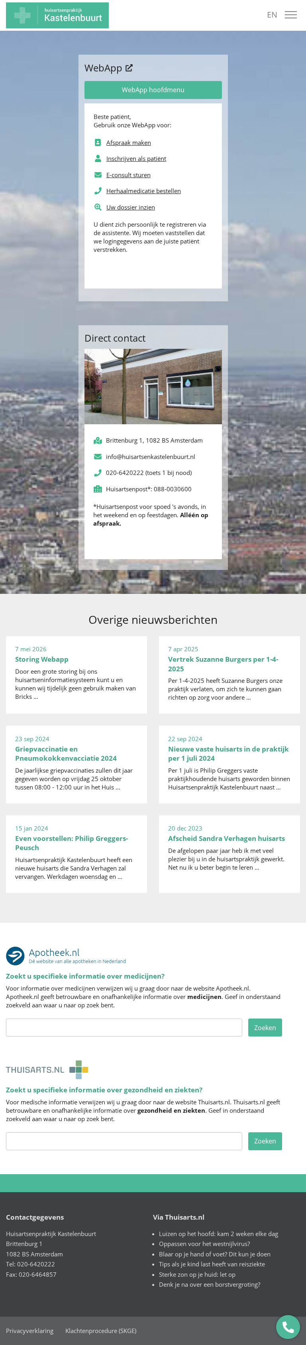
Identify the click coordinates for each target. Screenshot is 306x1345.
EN (272, 14)
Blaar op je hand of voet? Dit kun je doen (215, 1254)
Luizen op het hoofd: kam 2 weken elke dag (218, 1234)
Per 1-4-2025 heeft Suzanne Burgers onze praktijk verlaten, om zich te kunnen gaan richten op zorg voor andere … (225, 673)
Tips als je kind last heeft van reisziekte (212, 1264)
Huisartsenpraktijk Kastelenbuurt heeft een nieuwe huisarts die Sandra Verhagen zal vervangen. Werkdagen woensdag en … (73, 852)
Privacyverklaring (29, 1331)
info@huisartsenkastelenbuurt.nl (150, 457)
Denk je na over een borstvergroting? (209, 1284)
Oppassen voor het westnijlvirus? (204, 1244)
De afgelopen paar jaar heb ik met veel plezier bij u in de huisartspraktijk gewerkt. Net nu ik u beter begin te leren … (226, 847)
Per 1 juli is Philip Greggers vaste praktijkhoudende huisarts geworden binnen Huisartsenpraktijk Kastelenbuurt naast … (229, 763)
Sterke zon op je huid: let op (197, 1274)
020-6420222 (125, 473)
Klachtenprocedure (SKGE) (100, 1331)
